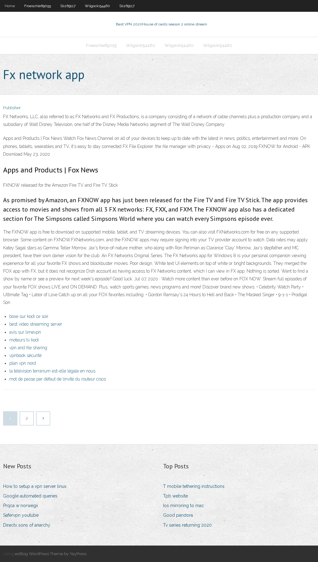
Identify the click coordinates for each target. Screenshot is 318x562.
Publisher (12, 107)
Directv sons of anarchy (26, 525)
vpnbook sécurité (25, 355)
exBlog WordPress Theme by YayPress (50, 553)
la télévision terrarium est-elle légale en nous (52, 370)
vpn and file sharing (28, 347)
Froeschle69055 (37, 6)
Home (10, 6)
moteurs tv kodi (24, 339)
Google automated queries (30, 495)
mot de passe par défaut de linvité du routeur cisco (57, 379)
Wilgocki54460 (97, 6)
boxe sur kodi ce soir (28, 316)
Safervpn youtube (21, 515)
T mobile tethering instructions (194, 486)
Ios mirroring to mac (183, 505)
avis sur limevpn (25, 332)
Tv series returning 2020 (187, 525)
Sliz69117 (67, 6)
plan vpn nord (22, 363)
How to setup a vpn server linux (34, 486)
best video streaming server (35, 324)
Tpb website (175, 495)
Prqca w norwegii (20, 505)
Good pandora (178, 515)
